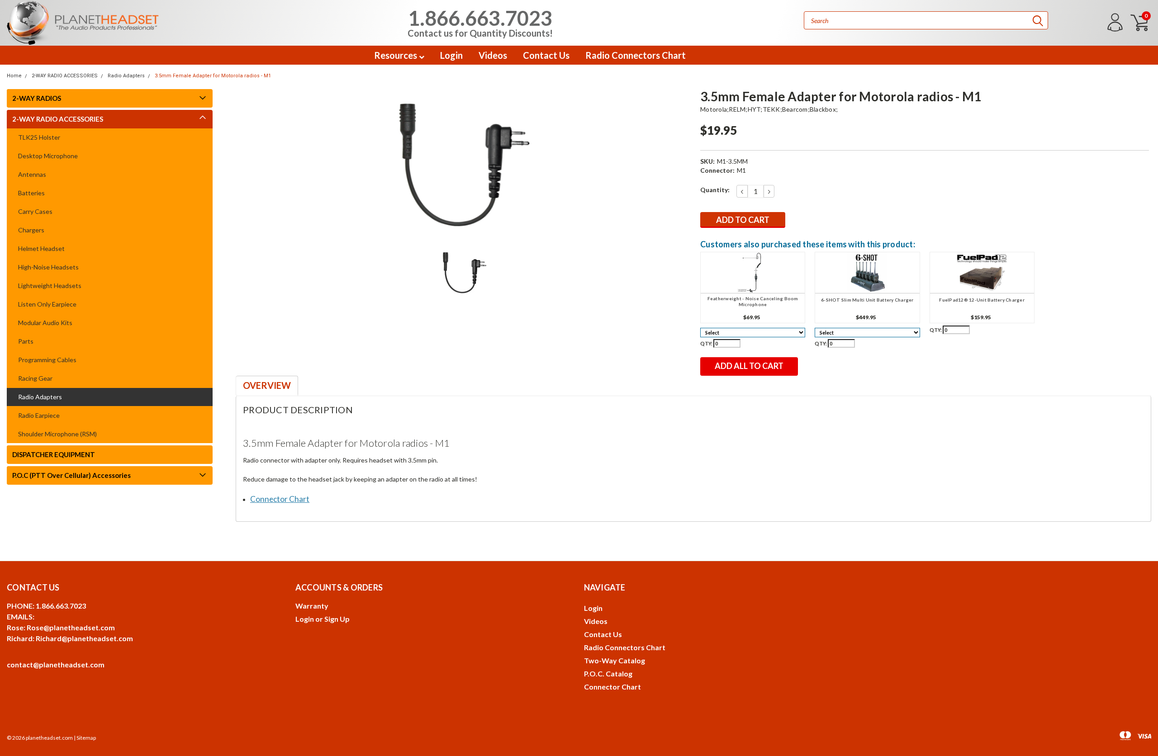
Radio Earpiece (39, 415)
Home (14, 76)
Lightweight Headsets (49, 285)
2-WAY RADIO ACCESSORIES (65, 76)
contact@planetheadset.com (55, 664)
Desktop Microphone (48, 156)
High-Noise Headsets (48, 267)
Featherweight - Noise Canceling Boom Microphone (752, 301)
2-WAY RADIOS (36, 98)
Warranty (311, 605)
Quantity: (715, 190)
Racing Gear (35, 378)
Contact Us (546, 55)
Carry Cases (35, 211)
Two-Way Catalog (614, 660)
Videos (493, 55)
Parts (25, 341)
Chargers (31, 230)
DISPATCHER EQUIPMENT (53, 454)
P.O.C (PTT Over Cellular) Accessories (71, 475)
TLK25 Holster (39, 137)
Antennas (32, 174)
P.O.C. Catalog (608, 673)
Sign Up (337, 618)
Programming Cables (47, 360)
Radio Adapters (126, 76)
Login (451, 55)
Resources (396, 55)
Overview (267, 385)
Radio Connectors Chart (635, 55)
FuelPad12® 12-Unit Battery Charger (982, 299)
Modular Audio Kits (45, 322)
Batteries (31, 193)
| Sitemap (85, 737)
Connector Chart (612, 686)
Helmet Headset (41, 248)
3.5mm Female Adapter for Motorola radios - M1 (213, 76)
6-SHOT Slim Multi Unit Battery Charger (867, 299)
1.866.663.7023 (480, 22)
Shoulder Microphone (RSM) (57, 434)
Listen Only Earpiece (47, 304)
